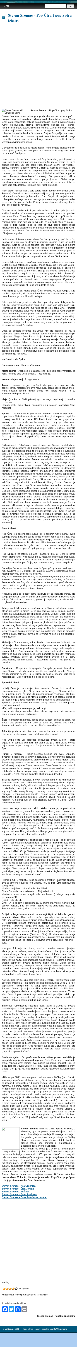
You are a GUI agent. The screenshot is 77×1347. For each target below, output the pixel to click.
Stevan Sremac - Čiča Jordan (18, 1188)
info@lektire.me (59, 1329)
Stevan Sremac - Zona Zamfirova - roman (24, 1197)
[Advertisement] (38, 66)
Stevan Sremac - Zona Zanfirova (19, 1194)
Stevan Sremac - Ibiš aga (15, 1191)
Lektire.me (10, 1329)
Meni (6, 6)
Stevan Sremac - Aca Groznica (18, 1186)
